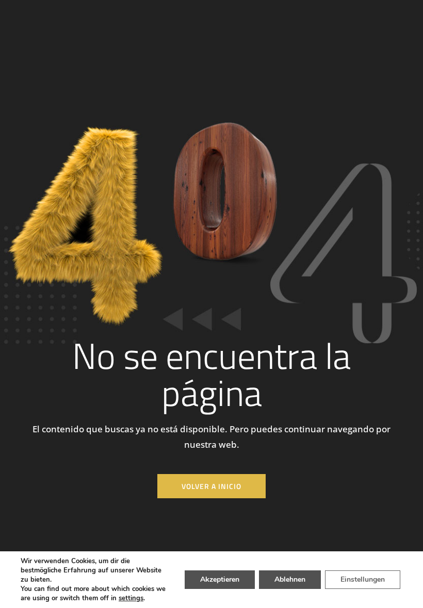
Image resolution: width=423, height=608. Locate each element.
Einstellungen (362, 579)
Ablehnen (289, 579)
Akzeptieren (219, 579)
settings (131, 598)
